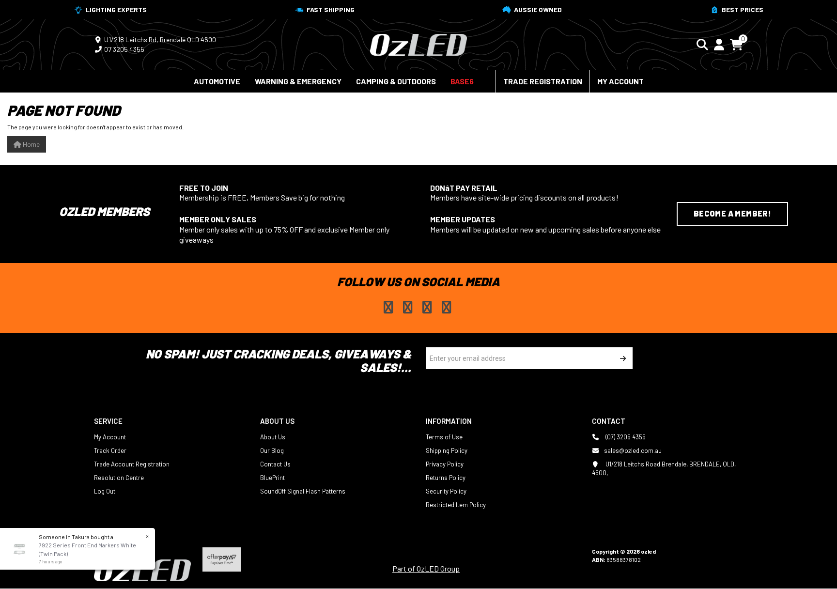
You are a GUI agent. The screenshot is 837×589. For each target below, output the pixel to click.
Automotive (217, 81)
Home (30, 144)
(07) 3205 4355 (625, 437)
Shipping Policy (446, 450)
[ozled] (418, 43)
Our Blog (272, 450)
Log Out (104, 491)
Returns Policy (445, 477)
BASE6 (462, 81)
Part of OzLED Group (426, 568)
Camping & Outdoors (396, 81)
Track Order (110, 450)
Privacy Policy (445, 464)
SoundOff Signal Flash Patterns (302, 491)
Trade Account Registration (132, 464)
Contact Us (275, 464)
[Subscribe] (622, 358)
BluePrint (272, 477)
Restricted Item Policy (456, 505)
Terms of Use (444, 437)
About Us (272, 437)
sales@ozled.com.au (633, 450)
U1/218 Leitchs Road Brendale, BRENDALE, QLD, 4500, (664, 468)
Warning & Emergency (298, 81)
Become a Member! (732, 213)
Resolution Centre (119, 477)
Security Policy (446, 491)
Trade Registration (542, 81)
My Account (620, 81)
